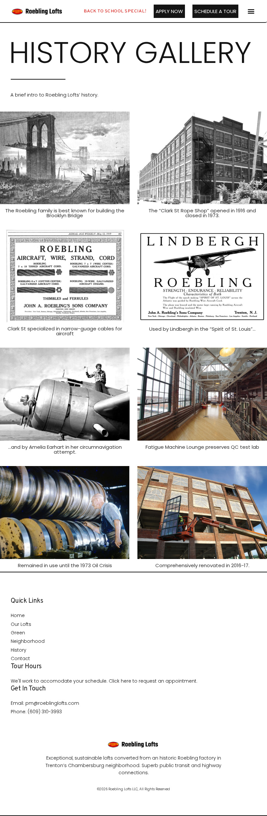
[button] (251, 11)
